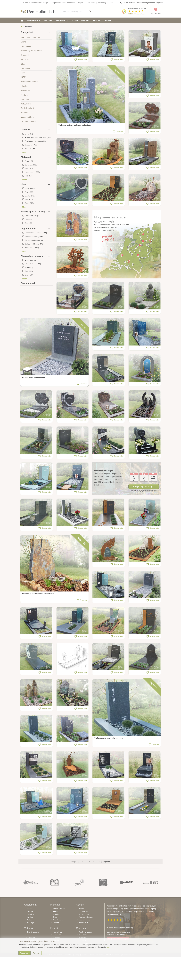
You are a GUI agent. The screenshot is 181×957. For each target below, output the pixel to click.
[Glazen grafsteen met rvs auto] (73, 476)
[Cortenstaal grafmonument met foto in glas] (108, 800)
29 (99, 861)
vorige (73, 861)
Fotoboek (48, 20)
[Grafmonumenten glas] (73, 620)
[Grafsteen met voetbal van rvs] (73, 728)
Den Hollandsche (85, 932)
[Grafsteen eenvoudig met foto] (36, 620)
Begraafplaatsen (59, 908)
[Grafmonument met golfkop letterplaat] (108, 296)
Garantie (56, 922)
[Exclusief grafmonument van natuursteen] (36, 656)
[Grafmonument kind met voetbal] (108, 584)
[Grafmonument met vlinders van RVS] (73, 43)
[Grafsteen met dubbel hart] (36, 404)
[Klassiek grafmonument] (145, 656)
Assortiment (32, 20)
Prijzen (75, 20)
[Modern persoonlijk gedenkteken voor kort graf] (145, 368)
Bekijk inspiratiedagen (143, 486)
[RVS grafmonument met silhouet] (108, 368)
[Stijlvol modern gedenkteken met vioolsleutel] (73, 800)
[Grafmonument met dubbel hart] (145, 115)
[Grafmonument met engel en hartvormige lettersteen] (145, 440)
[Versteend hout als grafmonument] (36, 692)
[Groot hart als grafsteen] (73, 404)
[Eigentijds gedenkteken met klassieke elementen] (108, 656)
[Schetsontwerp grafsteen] (73, 656)
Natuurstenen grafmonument (33, 377)
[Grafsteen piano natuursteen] (145, 764)
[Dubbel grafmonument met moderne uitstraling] (36, 800)
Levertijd (56, 914)
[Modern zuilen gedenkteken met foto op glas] (145, 43)
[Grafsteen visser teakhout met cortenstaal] (73, 764)
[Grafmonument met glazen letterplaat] (36, 440)
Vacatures (82, 937)
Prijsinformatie (58, 920)
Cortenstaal (30, 937)
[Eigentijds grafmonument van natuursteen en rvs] (108, 440)
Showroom (57, 935)
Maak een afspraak (86, 917)
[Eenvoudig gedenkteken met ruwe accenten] (108, 43)
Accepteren (24, 953)
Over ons (85, 20)
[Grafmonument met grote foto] (108, 764)
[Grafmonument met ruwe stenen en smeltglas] (73, 692)
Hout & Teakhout (32, 932)
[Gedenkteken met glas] (36, 476)
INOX (28, 935)
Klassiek (29, 917)
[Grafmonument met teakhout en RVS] (145, 151)
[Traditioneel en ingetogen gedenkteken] (108, 404)
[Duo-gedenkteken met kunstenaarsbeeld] (145, 296)
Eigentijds (30, 914)
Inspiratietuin (57, 932)
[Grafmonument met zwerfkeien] (145, 188)
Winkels (96, 20)
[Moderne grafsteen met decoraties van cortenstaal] (145, 620)
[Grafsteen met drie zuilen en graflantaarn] (91, 100)
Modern (29, 920)
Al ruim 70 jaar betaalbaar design (35, 2)
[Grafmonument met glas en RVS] (145, 512)
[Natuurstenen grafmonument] (54, 352)
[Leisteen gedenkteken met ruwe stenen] (54, 569)
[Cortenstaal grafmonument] (73, 260)
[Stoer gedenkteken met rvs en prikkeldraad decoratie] (36, 764)
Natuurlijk (30, 922)
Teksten (55, 911)
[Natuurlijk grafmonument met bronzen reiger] (73, 224)
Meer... (25, 152)
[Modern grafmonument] (73, 440)
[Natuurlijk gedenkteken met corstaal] (108, 548)
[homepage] (21, 20)
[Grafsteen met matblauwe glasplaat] (145, 79)
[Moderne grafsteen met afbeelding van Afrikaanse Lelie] (36, 512)
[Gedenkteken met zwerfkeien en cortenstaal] (145, 548)
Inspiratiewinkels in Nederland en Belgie (67, 2)
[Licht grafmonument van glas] (36, 837)
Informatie (61, 20)
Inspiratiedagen (84, 920)
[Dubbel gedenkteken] (73, 837)
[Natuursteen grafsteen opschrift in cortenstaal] (108, 512)
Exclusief (29, 911)
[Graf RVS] (145, 800)
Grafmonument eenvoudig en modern (109, 738)
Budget (29, 908)
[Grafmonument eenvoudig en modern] (126, 713)
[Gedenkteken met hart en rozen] (73, 296)
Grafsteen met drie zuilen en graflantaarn (74, 125)
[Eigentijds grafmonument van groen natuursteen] (108, 332)
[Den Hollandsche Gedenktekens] (38, 11)
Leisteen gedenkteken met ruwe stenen (38, 593)
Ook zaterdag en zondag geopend (100, 2)
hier (108, 947)
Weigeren (36, 953)
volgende (106, 861)
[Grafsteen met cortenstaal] (108, 188)
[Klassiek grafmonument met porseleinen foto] (73, 151)
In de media (83, 935)
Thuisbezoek (83, 911)
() (29, 134)
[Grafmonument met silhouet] (108, 620)
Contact (107, 20)
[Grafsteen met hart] (73, 188)
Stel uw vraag (84, 914)
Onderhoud (57, 917)
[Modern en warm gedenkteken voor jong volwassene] (145, 332)
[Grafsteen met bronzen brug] (145, 404)
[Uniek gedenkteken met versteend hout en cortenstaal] (108, 151)
